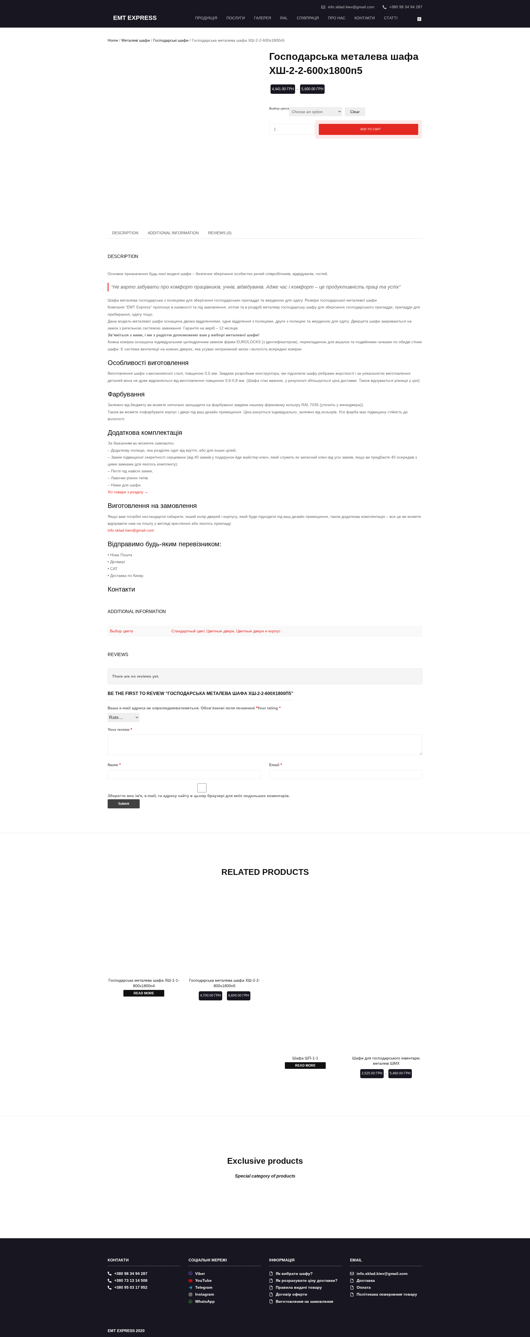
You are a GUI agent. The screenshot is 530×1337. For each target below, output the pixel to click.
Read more (144, 993)
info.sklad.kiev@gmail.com (351, 7)
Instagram (204, 1294)
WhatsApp (205, 1301)
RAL (284, 18)
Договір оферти (291, 1294)
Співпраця (308, 18)
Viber (200, 1273)
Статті (391, 18)
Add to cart (370, 129)
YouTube (203, 1280)
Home (113, 40)
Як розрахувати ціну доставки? (307, 1280)
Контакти (364, 18)
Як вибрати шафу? (294, 1273)
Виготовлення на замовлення (304, 1301)
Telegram (203, 1287)
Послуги (235, 18)
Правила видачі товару (299, 1287)
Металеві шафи (135, 40)
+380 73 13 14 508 (130, 1280)
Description (125, 233)
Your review (120, 729)
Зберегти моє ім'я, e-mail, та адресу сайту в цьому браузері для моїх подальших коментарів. (199, 795)
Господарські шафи (171, 40)
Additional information (173, 233)
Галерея (262, 18)
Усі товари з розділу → (128, 492)
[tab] (125, 233)
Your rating (268, 708)
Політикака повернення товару (387, 1294)
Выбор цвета (279, 108)
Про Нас (336, 18)
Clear (355, 112)
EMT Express (135, 18)
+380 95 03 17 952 (130, 1287)
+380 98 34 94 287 (405, 7)
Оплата (364, 1287)
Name (114, 765)
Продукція (206, 18)
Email (275, 765)
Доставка (366, 1280)
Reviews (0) (220, 233)
